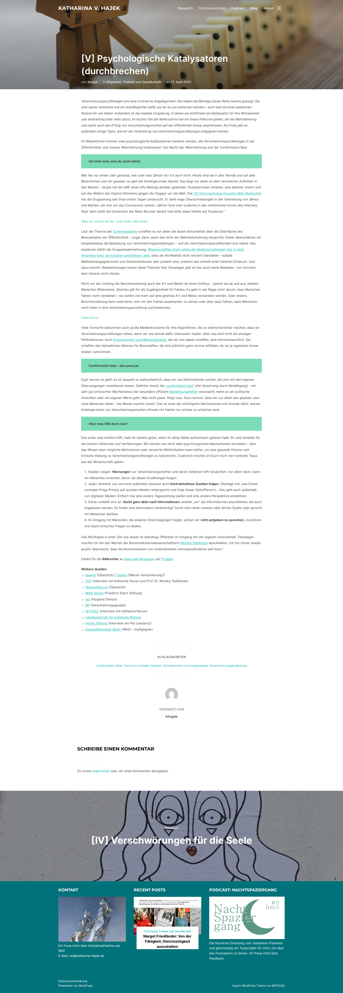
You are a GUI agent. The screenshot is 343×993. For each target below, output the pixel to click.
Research (185, 8)
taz (87, 599)
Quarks (90, 575)
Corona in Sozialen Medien (143, 665)
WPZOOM (278, 985)
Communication (212, 8)
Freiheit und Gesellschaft (142, 82)
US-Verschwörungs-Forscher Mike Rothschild (227, 193)
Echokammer (173, 665)
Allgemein (113, 82)
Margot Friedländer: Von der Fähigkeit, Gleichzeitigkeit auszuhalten (167, 941)
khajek (93, 82)
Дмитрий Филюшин (139, 559)
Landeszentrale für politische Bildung (113, 617)
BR (87, 605)
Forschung (151, 931)
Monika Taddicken (194, 543)
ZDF (88, 581)
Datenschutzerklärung (72, 981)
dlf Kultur (92, 611)
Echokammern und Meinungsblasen (139, 340)
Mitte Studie (94, 593)
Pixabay (167, 559)
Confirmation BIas (109, 665)
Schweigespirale (125, 231)
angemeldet (101, 771)
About (269, 8)
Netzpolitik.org (96, 587)
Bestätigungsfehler (184, 392)
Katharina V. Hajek (89, 8)
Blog (254, 8)
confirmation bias (180, 386)
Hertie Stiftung (96, 623)
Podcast (237, 8)
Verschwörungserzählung (228, 665)
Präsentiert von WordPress (75, 985)
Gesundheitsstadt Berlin (103, 629)
